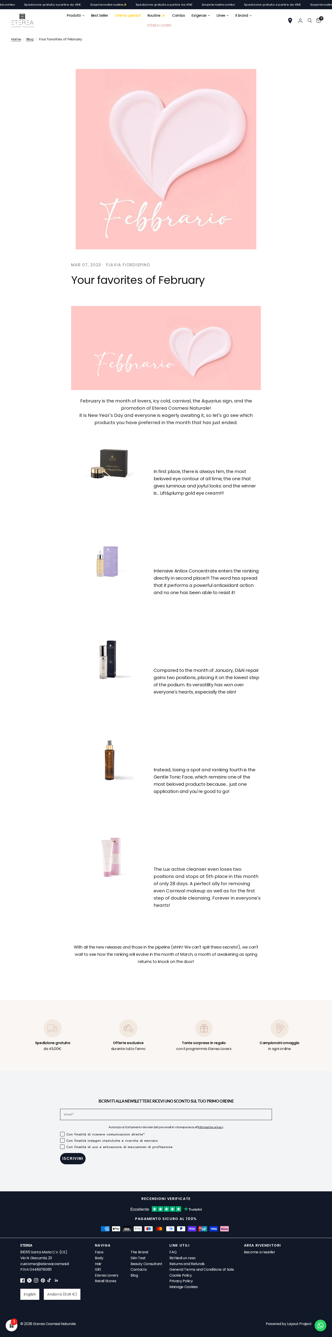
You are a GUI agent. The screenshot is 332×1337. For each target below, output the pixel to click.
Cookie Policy (180, 1275)
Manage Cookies (183, 1286)
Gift (98, 1269)
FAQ (173, 1252)
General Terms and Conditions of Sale (201, 1269)
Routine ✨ (156, 15)
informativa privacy (210, 1127)
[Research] (309, 20)
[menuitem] (75, 16)
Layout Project (299, 1323)
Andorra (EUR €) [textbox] (62, 1294)
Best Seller (99, 15)
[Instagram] (36, 1281)
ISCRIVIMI (72, 1158)
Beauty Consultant (146, 1263)
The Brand (139, 1252)
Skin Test (138, 1258)
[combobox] (29, 1294)
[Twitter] (29, 1281)
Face (99, 1252)
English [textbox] (30, 1294)
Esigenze (199, 15)
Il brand (241, 15)
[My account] (300, 20)
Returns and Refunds (187, 1263)
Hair (98, 1263)
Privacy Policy (181, 1281)
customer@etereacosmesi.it (44, 1263)
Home (16, 39)
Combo (178, 15)
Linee (221, 15)
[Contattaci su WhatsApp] (320, 1325)
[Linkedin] (56, 1281)
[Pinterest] (43, 1281)
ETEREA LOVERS (159, 25)
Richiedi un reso (182, 1258)
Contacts (139, 1269)
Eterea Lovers (106, 1275)
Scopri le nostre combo (190, 4)
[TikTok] (49, 1281)
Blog (29, 39)
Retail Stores (105, 1281)
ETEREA (26, 1245)
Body (99, 1258)
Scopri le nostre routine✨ (80, 4)
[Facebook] (22, 1281)
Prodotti (74, 15)
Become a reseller (259, 1252)
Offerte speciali (127, 15)
